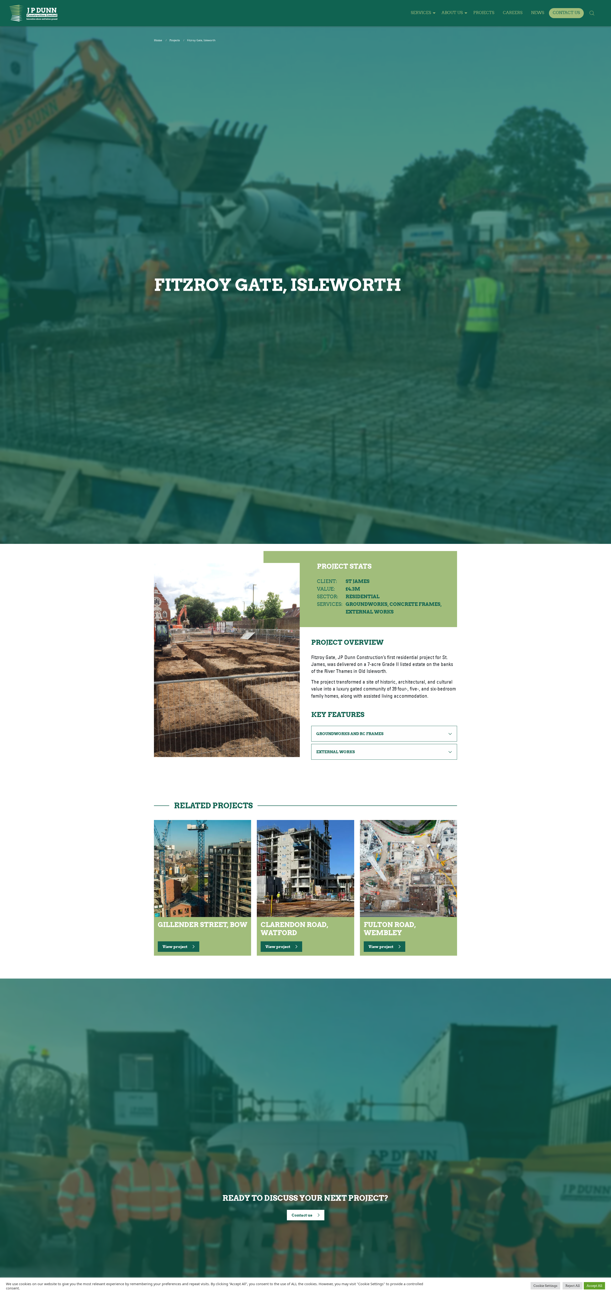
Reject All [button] (572, 1286)
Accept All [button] (594, 1286)
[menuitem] (422, 13)
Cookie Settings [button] (545, 1286)
